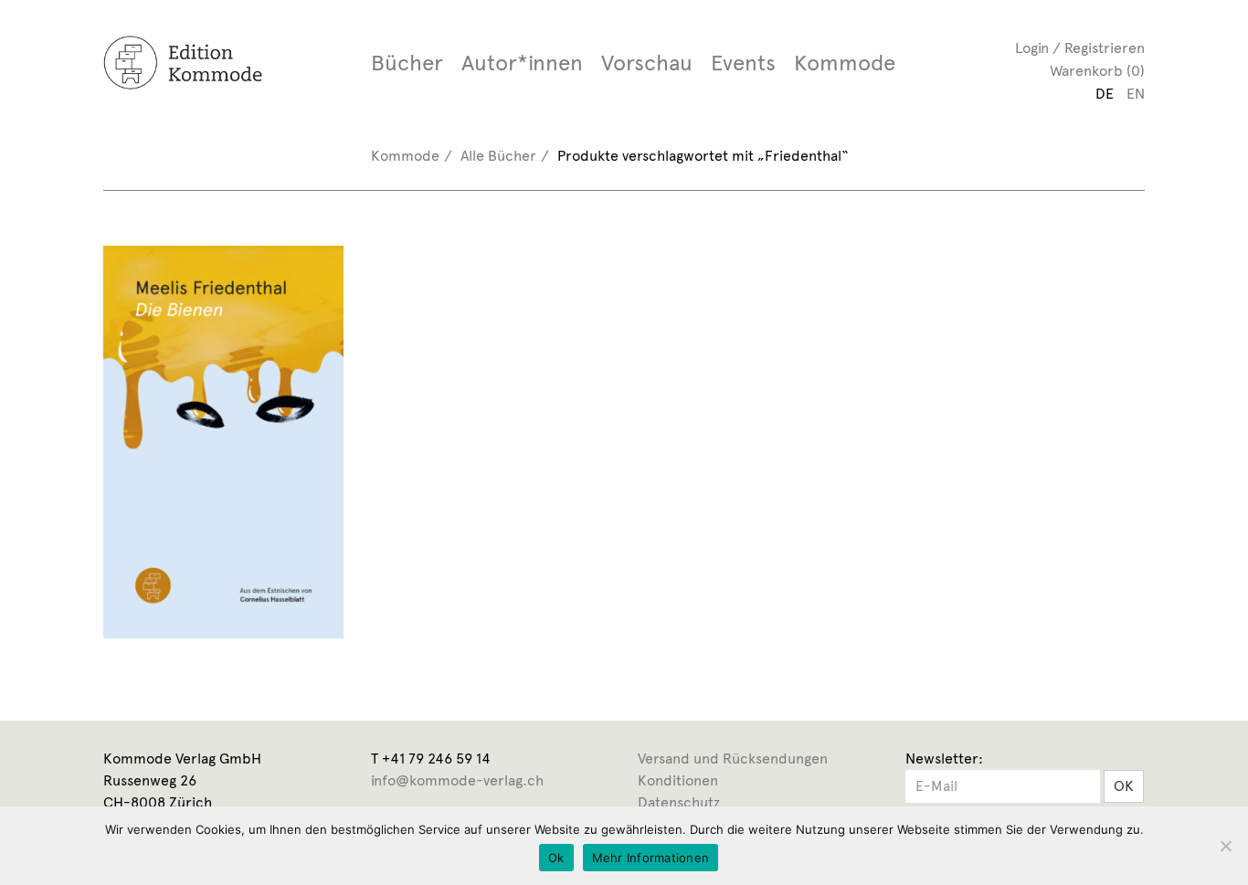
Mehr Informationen (651, 857)
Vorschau (647, 63)
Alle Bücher (498, 155)
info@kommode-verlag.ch (457, 780)
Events (743, 63)
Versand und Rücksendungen (733, 758)
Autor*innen (522, 63)
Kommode (844, 63)
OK (1124, 786)
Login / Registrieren (1080, 48)
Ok (556, 857)
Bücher (407, 63)
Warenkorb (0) (1097, 70)
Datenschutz (679, 802)
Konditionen (678, 780)
